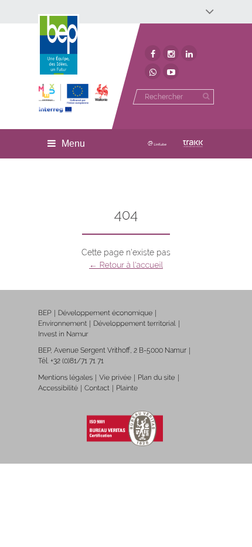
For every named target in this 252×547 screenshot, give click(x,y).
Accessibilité (58, 388)
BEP (45, 313)
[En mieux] (73, 98)
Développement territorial (134, 323)
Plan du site (156, 377)
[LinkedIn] (189, 53)
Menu (73, 143)
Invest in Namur (63, 334)
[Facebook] (153, 53)
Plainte (127, 388)
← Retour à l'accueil (126, 265)
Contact (97, 388)
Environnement (62, 323)
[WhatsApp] (153, 71)
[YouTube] (171, 71)
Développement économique (105, 313)
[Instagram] (171, 53)
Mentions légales (65, 377)
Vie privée (115, 377)
